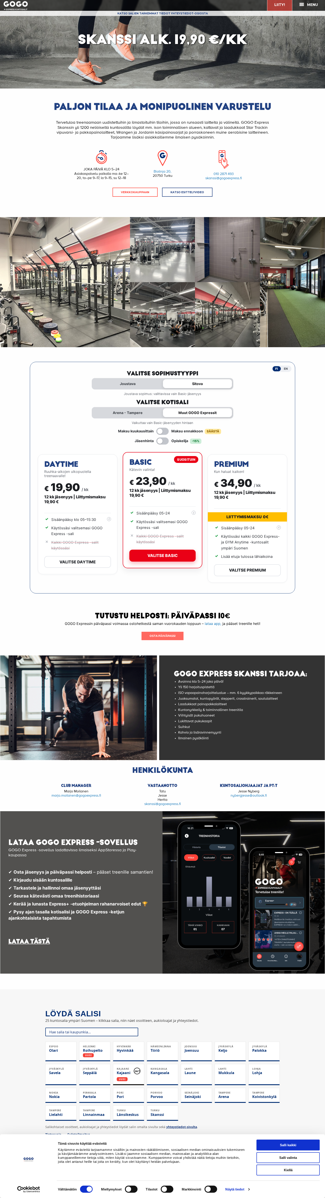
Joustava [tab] (128, 383)
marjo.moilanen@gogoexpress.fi (76, 795)
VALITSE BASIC (162, 555)
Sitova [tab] (197, 383)
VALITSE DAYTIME (77, 562)
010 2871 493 (224, 174)
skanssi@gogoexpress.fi (223, 178)
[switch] (131, 1189)
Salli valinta (288, 1157)
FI (276, 368)
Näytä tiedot (234, 1189)
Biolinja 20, (162, 171)
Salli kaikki (288, 1145)
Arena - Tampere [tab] (128, 412)
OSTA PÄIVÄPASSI (162, 636)
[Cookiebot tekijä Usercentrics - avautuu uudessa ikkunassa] (28, 1189)
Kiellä (288, 1170)
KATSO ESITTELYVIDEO (187, 192)
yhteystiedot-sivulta (181, 1127)
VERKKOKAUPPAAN (135, 192)
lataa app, (212, 623)
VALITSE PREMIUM (247, 570)
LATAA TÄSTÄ (29, 941)
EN (286, 368)
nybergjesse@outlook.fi (249, 795)
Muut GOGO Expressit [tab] (197, 412)
